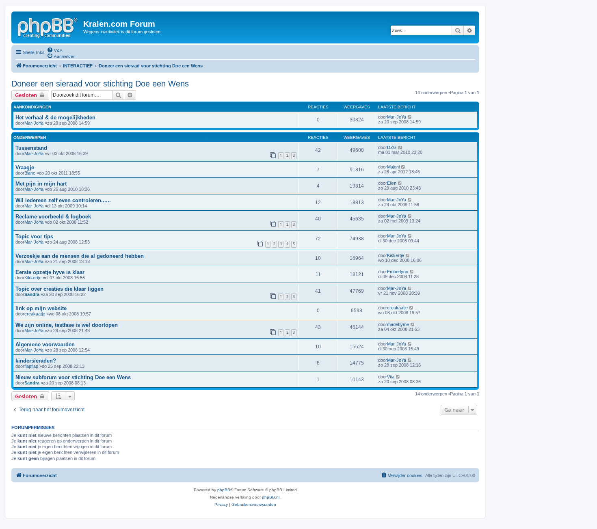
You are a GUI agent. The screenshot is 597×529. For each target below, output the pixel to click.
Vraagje (24, 167)
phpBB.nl (270, 497)
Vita (390, 376)
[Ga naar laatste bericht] (410, 116)
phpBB (223, 490)
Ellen (391, 183)
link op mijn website (41, 308)
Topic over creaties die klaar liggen (59, 289)
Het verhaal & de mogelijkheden (55, 117)
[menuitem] (55, 50)
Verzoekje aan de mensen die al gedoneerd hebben (79, 256)
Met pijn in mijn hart (41, 184)
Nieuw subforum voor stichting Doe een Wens (73, 377)
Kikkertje (395, 255)
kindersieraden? (35, 361)
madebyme (398, 324)
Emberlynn (397, 271)
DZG (392, 147)
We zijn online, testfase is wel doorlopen (66, 325)
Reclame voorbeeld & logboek (53, 217)
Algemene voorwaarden (45, 344)
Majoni (393, 166)
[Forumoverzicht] (48, 26)
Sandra (31, 294)
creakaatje (34, 313)
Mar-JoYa (33, 123)
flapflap (31, 366)
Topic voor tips (34, 236)
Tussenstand (31, 148)
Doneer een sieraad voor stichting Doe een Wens (100, 83)
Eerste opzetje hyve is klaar (49, 272)
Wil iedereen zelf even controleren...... (63, 200)
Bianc (29, 173)
